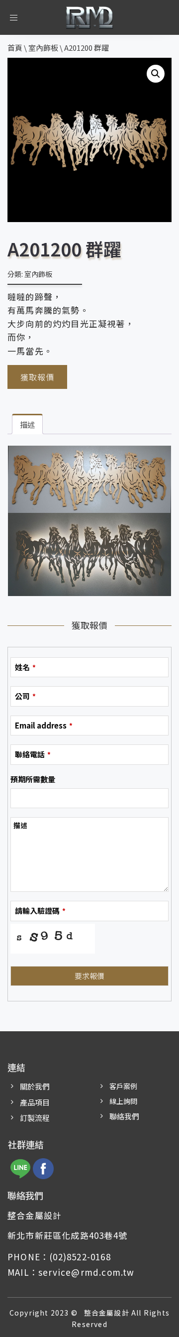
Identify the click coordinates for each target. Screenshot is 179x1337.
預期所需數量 (32, 779)
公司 (25, 696)
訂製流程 (35, 1117)
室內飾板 (38, 274)
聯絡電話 (33, 754)
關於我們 (35, 1086)
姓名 (25, 667)
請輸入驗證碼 (40, 910)
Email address (44, 725)
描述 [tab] (27, 424)
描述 (20, 825)
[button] (156, 74)
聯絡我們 (124, 1116)
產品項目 (35, 1102)
